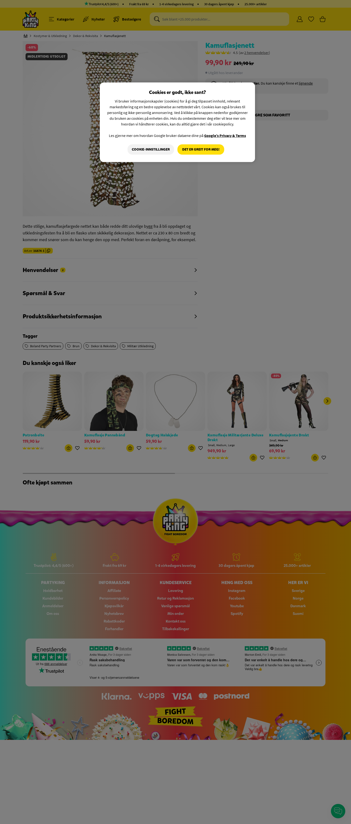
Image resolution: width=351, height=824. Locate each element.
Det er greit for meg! (200, 149)
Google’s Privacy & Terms (225, 135)
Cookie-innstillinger (151, 149)
